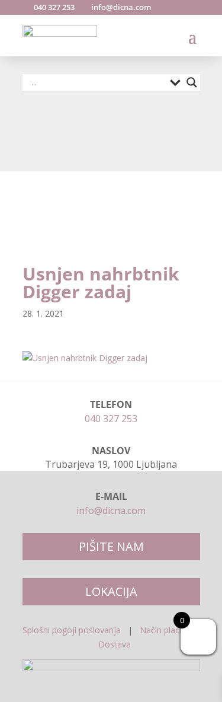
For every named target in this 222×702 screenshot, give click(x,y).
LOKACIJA (111, 591)
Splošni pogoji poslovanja (71, 630)
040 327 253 (53, 7)
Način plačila (164, 630)
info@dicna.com (120, 7)
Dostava (114, 644)
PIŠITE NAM (111, 546)
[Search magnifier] (192, 82)
